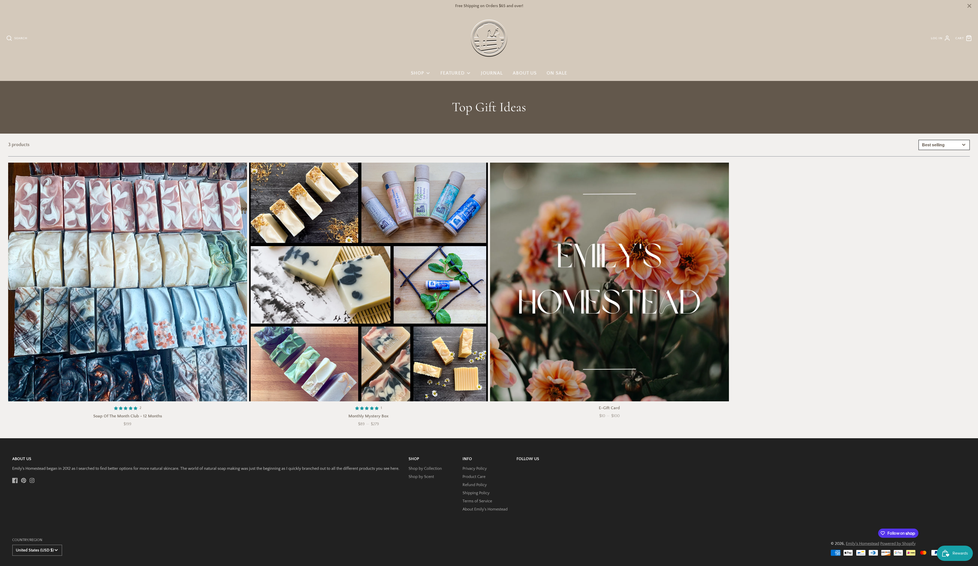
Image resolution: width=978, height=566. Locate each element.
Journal (492, 73)
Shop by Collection (425, 468)
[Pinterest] (23, 480)
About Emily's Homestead (485, 509)
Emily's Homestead (862, 543)
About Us (525, 73)
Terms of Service (477, 501)
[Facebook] (15, 480)
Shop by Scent (421, 476)
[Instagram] (32, 480)
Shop (417, 73)
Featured (452, 73)
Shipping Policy (476, 493)
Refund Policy (475, 485)
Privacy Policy (475, 468)
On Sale (557, 73)
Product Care (474, 476)
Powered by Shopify (898, 543)
